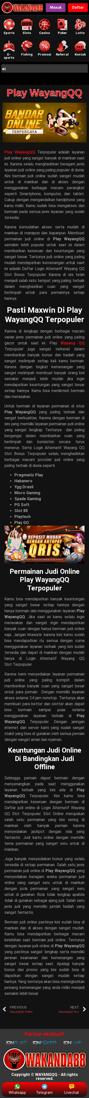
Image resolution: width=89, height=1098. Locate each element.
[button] (8, 26)
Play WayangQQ (44, 92)
